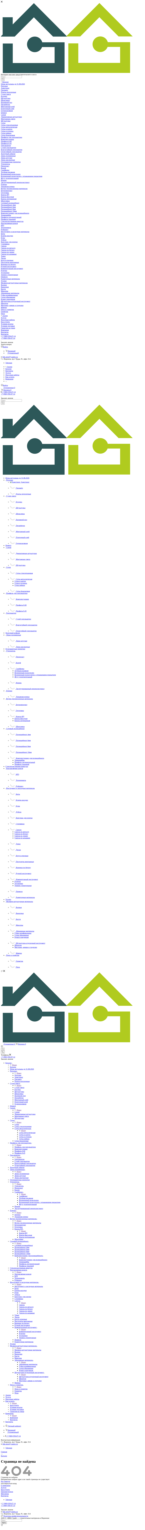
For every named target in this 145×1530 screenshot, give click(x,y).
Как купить (14, 1405)
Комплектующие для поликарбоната (33, 1260)
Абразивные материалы (28, 1364)
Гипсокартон (19, 1159)
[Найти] (3, 79)
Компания (14, 1418)
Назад (14, 1065)
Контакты (4, 1496)
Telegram (8, 363)
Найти (4, 1523)
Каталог (13, 1067)
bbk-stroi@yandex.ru (10, 357)
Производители (7, 1492)
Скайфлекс (23, 1196)
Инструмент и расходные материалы (28, 1286)
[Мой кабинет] (2, 1047)
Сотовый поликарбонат (23, 1245)
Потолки (17, 1075)
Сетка (16, 1124)
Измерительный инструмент (30, 1331)
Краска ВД (23, 1233)
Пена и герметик (21, 1389)
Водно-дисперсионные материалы (27, 1223)
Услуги (3, 1488)
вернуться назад (10, 1483)
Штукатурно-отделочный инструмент (33, 1377)
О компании (5, 1485)
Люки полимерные (21, 1174)
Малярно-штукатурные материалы (27, 1350)
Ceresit (16, 1112)
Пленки (17, 1215)
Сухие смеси (19, 1087)
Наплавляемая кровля (22, 1274)
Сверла (22, 1305)
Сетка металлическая (27, 1133)
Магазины (5, 1494)
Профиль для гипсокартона (25, 1147)
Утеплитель (19, 1186)
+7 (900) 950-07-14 (8, 336)
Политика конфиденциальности (15, 1516)
